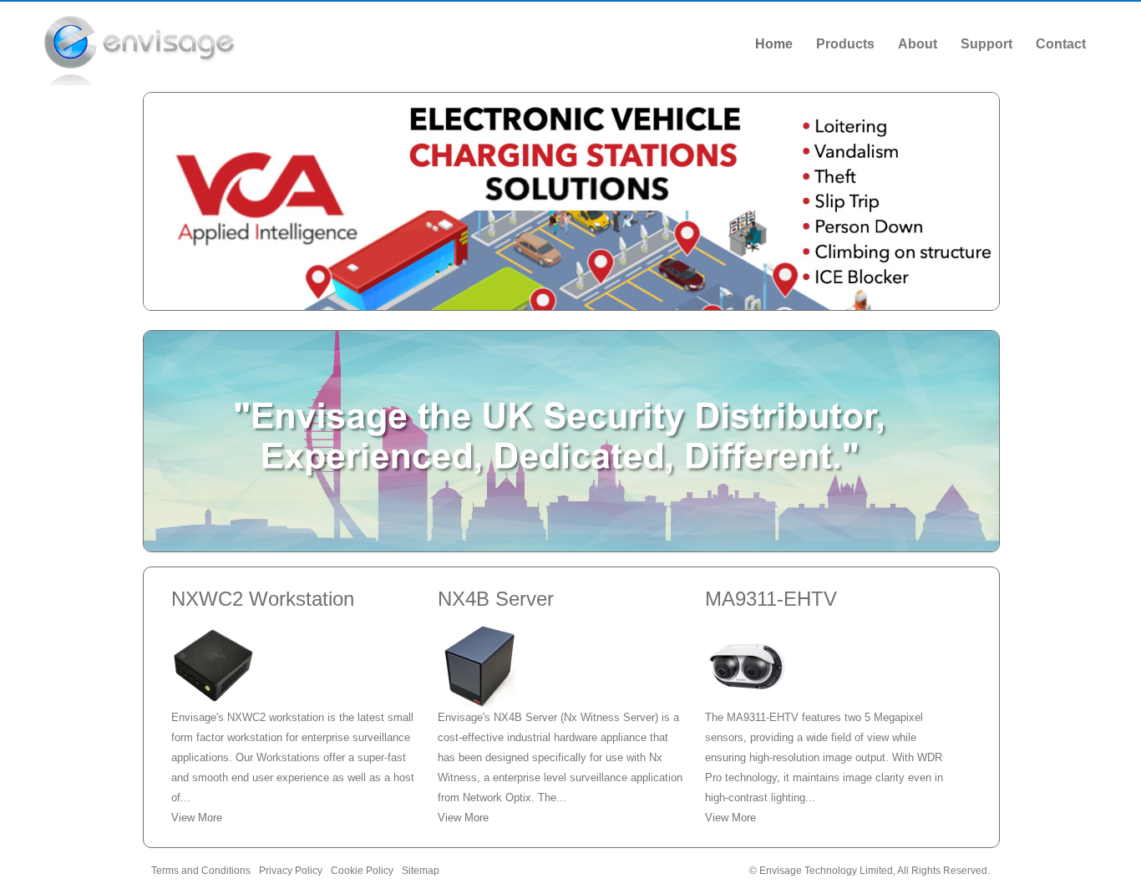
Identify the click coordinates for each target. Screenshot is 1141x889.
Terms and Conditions (201, 870)
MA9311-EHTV (771, 598)
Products (845, 44)
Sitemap (420, 870)
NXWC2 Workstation (262, 598)
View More (196, 817)
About (917, 44)
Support (986, 44)
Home (774, 44)
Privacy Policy (290, 870)
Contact (1061, 44)
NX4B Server (496, 598)
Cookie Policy (362, 870)
